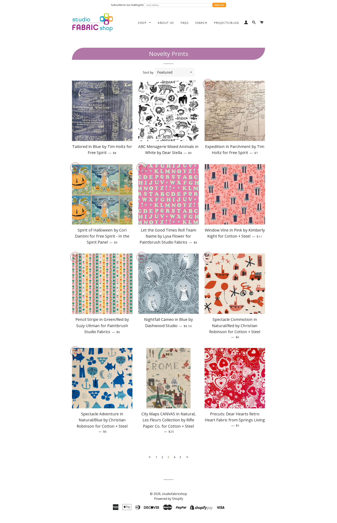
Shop (142, 23)
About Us (166, 23)
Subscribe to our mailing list (127, 5)
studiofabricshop (174, 494)
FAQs (185, 23)
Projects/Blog (226, 23)
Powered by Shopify (168, 499)
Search (201, 23)
